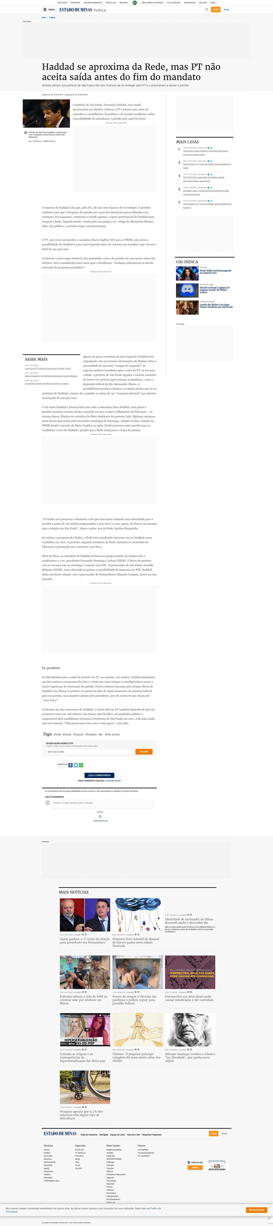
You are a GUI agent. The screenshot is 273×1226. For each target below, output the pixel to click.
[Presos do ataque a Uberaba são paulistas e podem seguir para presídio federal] (137, 972)
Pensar (109, 1187)
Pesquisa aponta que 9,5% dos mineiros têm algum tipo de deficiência (81, 1115)
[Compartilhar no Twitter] (76, 765)
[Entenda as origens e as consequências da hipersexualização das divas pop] (85, 1030)
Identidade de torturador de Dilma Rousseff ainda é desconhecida (189, 921)
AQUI (212, 3)
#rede (57, 734)
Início (44, 17)
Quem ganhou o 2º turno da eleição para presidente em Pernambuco (85, 940)
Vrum (77, 1165)
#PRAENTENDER (114, 1159)
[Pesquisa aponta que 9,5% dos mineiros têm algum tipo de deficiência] (85, 1087)
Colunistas (48, 1171)
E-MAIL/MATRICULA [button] (100, 821)
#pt (101, 734)
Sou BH (203, 3)
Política (100, 10)
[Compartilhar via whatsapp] (81, 765)
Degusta (110, 1177)
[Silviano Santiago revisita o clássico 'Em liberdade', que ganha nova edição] (190, 1030)
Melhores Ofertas (152, 3)
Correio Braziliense (146, 1153)
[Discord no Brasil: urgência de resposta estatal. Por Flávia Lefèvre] (187, 290)
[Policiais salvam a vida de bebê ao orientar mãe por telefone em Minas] (85, 972)
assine (117, 780)
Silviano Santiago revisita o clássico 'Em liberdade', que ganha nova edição (190, 1057)
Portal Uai (79, 1150)
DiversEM (48, 1165)
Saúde (46, 1168)
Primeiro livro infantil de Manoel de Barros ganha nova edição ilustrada (135, 942)
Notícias (62, 3)
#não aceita (112, 734)
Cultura (47, 1174)
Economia (48, 1156)
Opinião (109, 1153)
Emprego (110, 1162)
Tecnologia (111, 1181)
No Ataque (111, 1193)
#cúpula (78, 734)
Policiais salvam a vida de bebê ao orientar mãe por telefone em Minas (83, 1000)
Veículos (111, 3)
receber (144, 751)
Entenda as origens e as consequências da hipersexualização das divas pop (82, 1057)
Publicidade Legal (51, 1181)
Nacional (48, 1159)
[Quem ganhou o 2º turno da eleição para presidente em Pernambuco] (85, 914)
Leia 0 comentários (99, 775)
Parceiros (190, 3)
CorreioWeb (143, 1150)
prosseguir (256, 1210)
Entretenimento (93, 3)
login (108, 780)
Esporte (75, 3)
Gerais (46, 1150)
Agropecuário (112, 1196)
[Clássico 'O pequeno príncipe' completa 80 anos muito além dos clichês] (137, 1030)
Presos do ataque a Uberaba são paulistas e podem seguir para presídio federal (134, 1000)
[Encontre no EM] (206, 9)
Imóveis (123, 3)
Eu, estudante (144, 1156)
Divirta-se (110, 1202)
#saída (67, 734)
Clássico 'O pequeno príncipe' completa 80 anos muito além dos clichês (136, 1057)
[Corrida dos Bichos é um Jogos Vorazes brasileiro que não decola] (187, 307)
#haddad (91, 734)
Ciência (109, 1171)
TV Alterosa (173, 3)
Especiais (110, 1156)
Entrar (226, 9)
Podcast (110, 1190)
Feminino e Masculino (116, 1174)
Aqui (77, 1162)
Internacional (49, 1162)
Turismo (110, 1168)
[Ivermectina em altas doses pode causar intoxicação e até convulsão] (190, 972)
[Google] (100, 816)
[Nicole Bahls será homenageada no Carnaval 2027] (187, 273)
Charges (110, 1165)
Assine (216, 9)
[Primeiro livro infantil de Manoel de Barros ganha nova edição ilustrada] (137, 914)
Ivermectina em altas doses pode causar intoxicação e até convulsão (189, 998)
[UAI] (134, 2)
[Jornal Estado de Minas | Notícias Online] (75, 10)
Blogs (77, 1159)
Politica (52, 17)
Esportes (110, 1184)
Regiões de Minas (114, 1150)
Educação (48, 1177)
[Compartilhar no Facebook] (70, 765)
